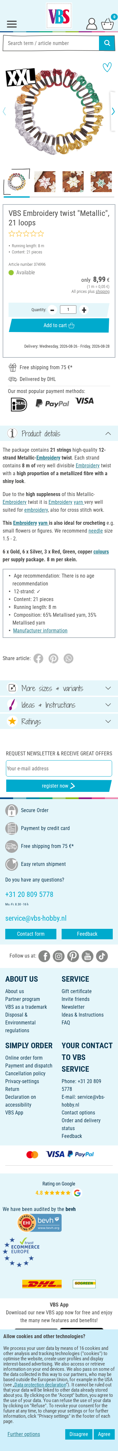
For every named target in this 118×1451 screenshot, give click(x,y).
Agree (104, 1434)
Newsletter (73, 1007)
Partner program (22, 999)
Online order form (24, 1058)
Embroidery (48, 458)
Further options (24, 1434)
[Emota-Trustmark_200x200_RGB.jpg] (21, 1252)
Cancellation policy (25, 1073)
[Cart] (107, 23)
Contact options (78, 1113)
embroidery (36, 510)
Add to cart (55, 325)
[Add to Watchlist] (107, 67)
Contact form (31, 934)
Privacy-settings (22, 1081)
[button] (10, 111)
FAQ (66, 1023)
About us (14, 991)
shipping (102, 291)
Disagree (78, 1434)
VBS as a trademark (26, 1007)
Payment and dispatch (28, 1066)
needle (95, 531)
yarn (79, 502)
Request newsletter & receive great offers (59, 753)
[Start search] (107, 43)
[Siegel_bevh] (39, 1222)
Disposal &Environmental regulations (20, 1023)
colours (101, 552)
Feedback (87, 934)
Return (12, 1089)
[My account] (92, 23)
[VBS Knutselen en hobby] (59, 16)
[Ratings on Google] (59, 1189)
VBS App (14, 1113)
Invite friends (75, 999)
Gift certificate (77, 991)
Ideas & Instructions (83, 1015)
